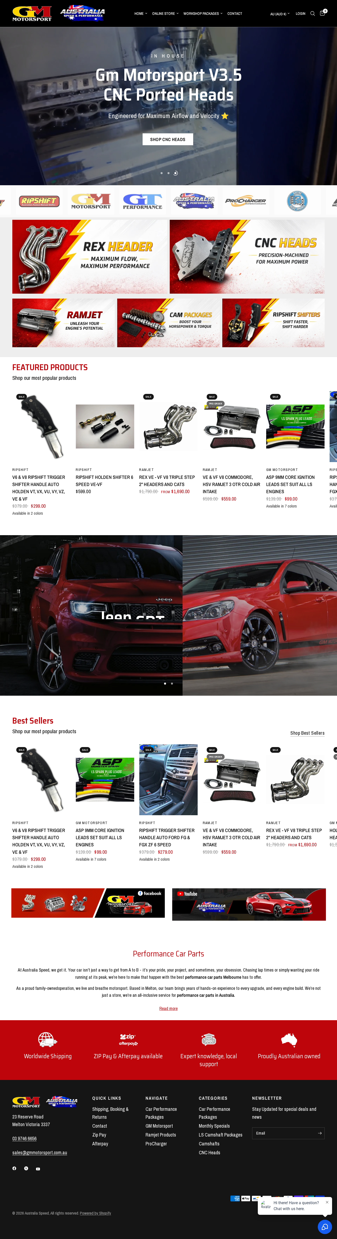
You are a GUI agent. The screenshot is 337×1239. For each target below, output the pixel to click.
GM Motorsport (282, 469)
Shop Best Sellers (307, 733)
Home (139, 13)
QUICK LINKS (106, 1098)
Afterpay (100, 1143)
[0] (321, 13)
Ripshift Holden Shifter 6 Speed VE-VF (104, 480)
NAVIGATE (157, 1098)
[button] (168, 140)
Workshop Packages (201, 13)
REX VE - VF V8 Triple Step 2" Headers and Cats (167, 480)
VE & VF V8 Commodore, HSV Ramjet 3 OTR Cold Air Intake (231, 484)
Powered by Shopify (95, 1213)
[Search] (313, 13)
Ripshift (20, 469)
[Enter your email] (320, 1133)
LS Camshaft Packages (221, 1135)
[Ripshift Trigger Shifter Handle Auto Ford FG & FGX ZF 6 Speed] (168, 779)
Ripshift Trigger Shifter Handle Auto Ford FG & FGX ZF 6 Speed (167, 837)
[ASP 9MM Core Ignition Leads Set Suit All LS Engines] (295, 426)
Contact (234, 13)
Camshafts (209, 1143)
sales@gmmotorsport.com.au (39, 1152)
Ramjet (146, 469)
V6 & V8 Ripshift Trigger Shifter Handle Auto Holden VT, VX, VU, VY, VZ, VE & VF (38, 488)
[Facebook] (17, 1168)
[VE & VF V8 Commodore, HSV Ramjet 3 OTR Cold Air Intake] (232, 426)
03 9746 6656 (24, 1138)
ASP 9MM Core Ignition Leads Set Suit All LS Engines (290, 484)
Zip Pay (99, 1135)
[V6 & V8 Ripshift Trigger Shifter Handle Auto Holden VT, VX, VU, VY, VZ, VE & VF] (41, 426)
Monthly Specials (214, 1126)
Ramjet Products (161, 1135)
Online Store (163, 13)
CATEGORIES (213, 1098)
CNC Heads (209, 1152)
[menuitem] (141, 13)
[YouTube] (41, 1169)
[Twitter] (29, 1168)
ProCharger (156, 1143)
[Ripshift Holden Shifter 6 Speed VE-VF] (105, 426)
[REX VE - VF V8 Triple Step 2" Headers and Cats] (168, 426)
